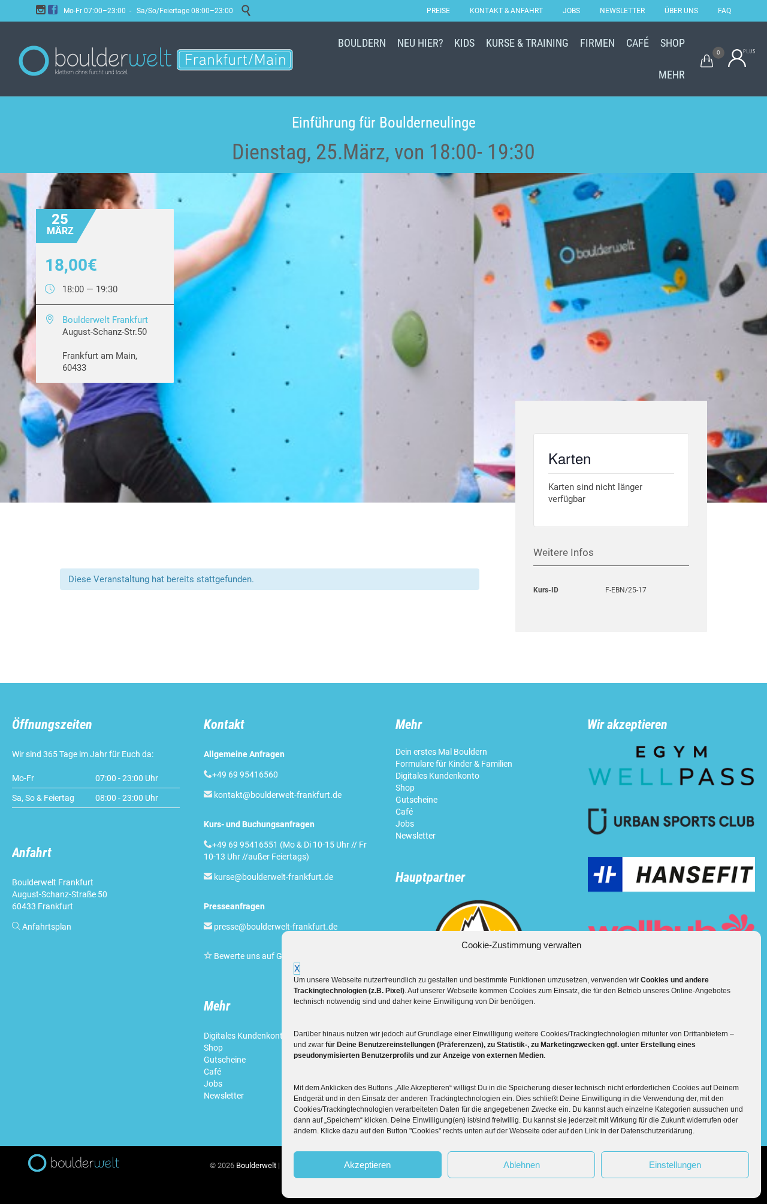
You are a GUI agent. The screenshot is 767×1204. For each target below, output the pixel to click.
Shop (213, 1047)
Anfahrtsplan (46, 926)
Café (212, 1071)
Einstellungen (675, 1165)
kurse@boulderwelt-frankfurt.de (273, 877)
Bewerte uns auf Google (258, 956)
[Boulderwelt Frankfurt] (156, 58)
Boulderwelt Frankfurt (105, 319)
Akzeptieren (367, 1165)
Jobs (213, 1083)
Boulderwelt (256, 1165)
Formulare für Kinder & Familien (453, 764)
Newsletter (225, 1095)
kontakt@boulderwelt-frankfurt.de (278, 795)
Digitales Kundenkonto (246, 1035)
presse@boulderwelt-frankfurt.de (275, 926)
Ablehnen (521, 1165)
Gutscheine (225, 1059)
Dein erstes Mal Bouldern (441, 752)
